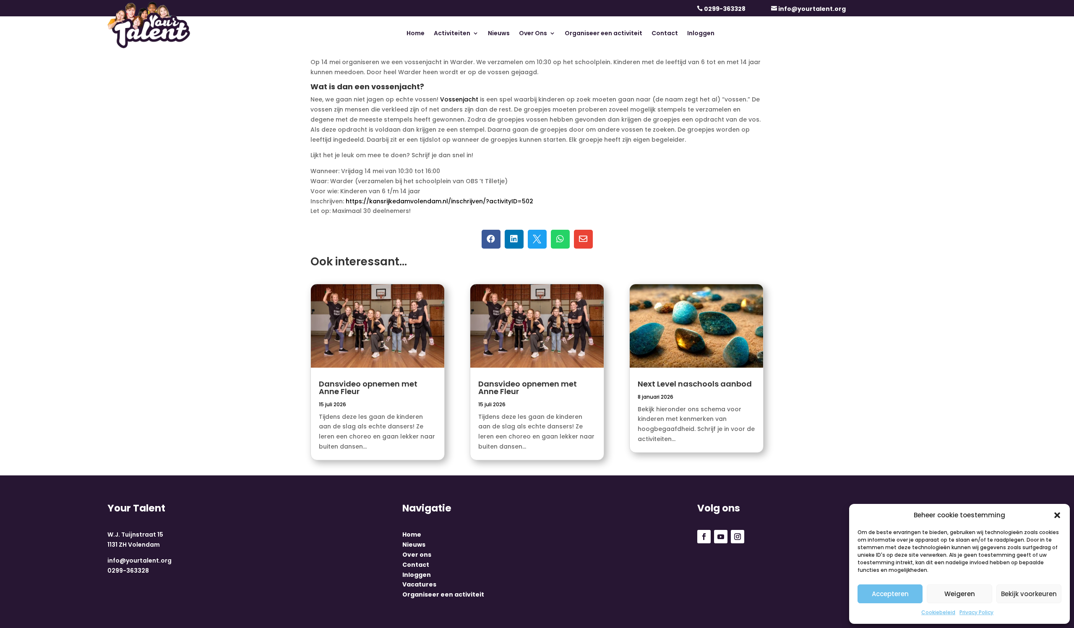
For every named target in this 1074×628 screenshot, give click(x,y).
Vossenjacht (459, 99)
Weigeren (959, 593)
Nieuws (499, 33)
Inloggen (700, 33)
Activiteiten (452, 33)
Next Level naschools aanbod (695, 384)
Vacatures (419, 584)
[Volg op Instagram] (737, 536)
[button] (1057, 515)
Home (416, 33)
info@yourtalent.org (812, 9)
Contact (665, 33)
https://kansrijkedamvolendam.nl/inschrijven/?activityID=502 (439, 201)
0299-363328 (725, 9)
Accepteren (890, 593)
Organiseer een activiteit (603, 33)
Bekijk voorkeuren (1029, 593)
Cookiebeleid (938, 612)
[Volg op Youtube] (720, 536)
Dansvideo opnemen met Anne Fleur (368, 388)
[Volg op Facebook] (704, 536)
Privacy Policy (976, 612)
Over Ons (533, 33)
